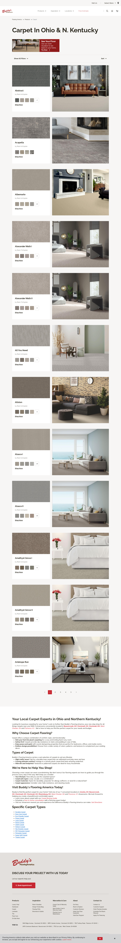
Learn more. (67, 940)
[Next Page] (76, 692)
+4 (37, 100)
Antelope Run (22, 662)
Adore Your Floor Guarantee (77, 912)
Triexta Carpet (20, 837)
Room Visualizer (37, 904)
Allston (18, 402)
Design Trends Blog (37, 907)
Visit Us (94, 3)
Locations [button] (68, 11)
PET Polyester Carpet (22, 831)
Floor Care (15, 916)
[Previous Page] (45, 692)
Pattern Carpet (20, 827)
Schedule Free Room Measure (99, 912)
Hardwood (15, 907)
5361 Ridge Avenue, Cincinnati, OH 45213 (34, 923)
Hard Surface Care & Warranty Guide (59, 909)
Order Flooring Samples (100, 909)
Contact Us (96, 904)
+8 (37, 256)
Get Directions (97, 802)
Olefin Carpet (19, 825)
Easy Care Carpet (21, 814)
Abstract (19, 90)
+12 (37, 671)
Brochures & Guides (38, 911)
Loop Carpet (19, 820)
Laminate (14, 911)
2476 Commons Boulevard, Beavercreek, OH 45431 (37, 926)
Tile (13, 913)
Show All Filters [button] (20, 58)
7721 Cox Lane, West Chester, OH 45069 (65, 926)
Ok (100, 938)
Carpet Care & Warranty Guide (60, 905)
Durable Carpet (20, 812)
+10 (37, 204)
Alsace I (19, 454)
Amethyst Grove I (23, 558)
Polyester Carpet (21, 833)
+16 (37, 567)
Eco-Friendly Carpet (22, 816)
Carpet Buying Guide (49, 798)
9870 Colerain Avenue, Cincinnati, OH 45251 (60, 923)
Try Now (44, 50)
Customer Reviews (78, 909)
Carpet (14, 909)
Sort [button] (102, 58)
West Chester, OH (58, 794)
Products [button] (41, 11)
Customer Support (98, 907)
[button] (110, 3)
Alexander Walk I (23, 246)
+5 (37, 360)
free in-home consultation (34, 800)
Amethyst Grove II (24, 610)
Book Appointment (25, 885)
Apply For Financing (99, 915)
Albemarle (20, 194)
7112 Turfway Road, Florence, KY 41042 (86, 923)
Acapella (19, 142)
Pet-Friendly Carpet (21, 829)
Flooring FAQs (36, 909)
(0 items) (117, 11)
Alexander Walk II (24, 298)
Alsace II (19, 506)
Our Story (75, 904)
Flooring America (17, 19)
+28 (37, 463)
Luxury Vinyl (15, 904)
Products (27, 19)
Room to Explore (77, 907)
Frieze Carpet (19, 818)
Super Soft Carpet (21, 835)
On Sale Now (16, 918)
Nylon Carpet (19, 822)
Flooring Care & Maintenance (57, 913)
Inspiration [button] (54, 11)
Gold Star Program (78, 915)
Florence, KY (29, 728)
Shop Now (19, 105)
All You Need (21, 350)
